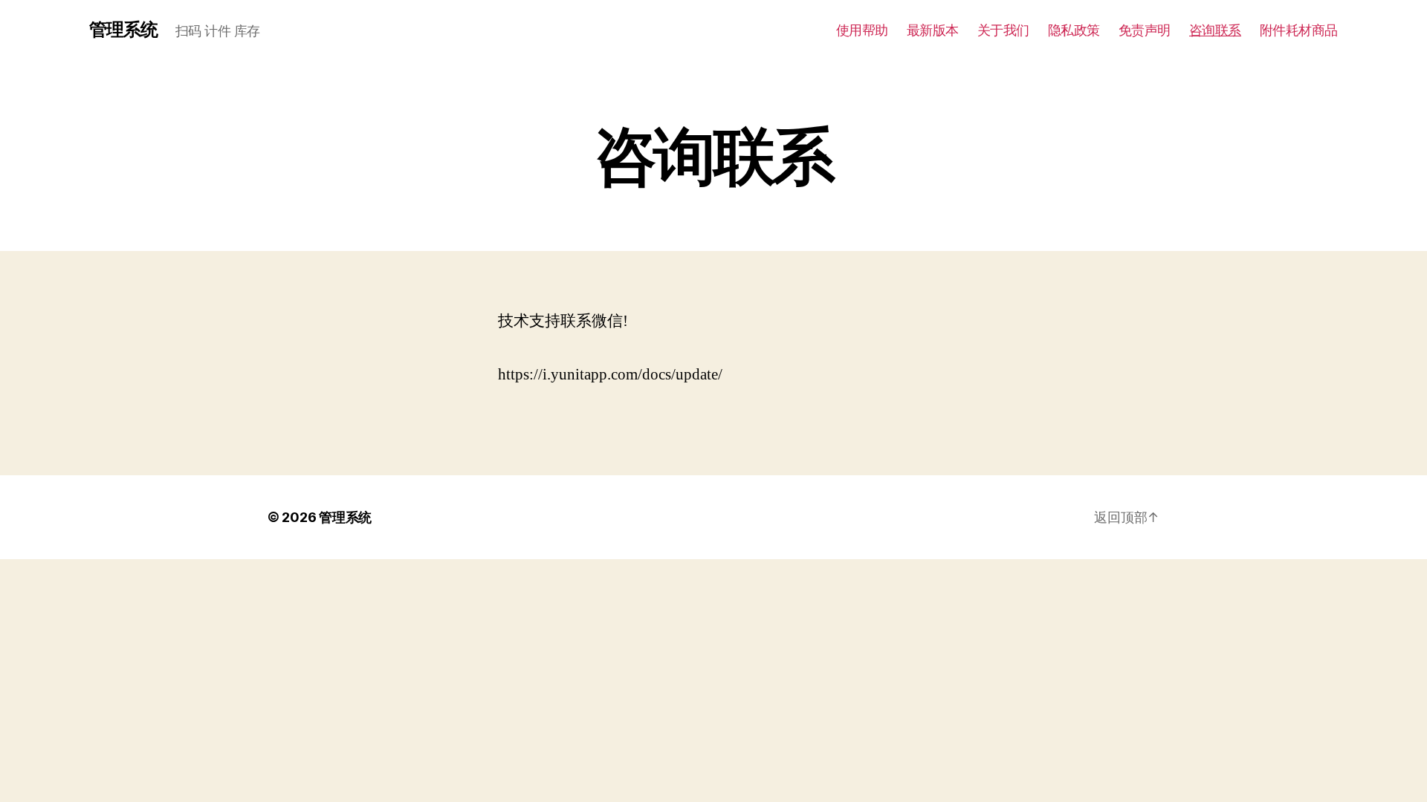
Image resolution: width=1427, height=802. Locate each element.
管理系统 (123, 30)
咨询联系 (1215, 30)
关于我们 (1003, 30)
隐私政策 (1074, 30)
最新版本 (933, 30)
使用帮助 (862, 30)
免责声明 (1145, 30)
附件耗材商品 (1299, 30)
